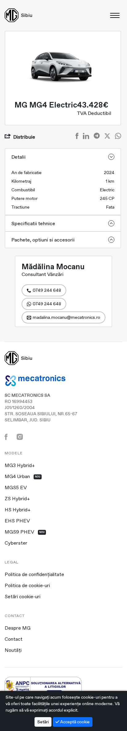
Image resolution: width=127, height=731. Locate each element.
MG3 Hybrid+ (20, 465)
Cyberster (16, 543)
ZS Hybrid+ (17, 499)
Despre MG (18, 628)
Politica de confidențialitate (34, 574)
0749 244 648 (47, 290)
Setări (43, 722)
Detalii (18, 157)
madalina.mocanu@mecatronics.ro (66, 317)
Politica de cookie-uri (27, 585)
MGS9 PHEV (25, 532)
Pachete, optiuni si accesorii (43, 240)
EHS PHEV (17, 521)
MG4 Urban (22, 476)
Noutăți (13, 650)
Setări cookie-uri (22, 597)
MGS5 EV (16, 487)
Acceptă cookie (74, 722)
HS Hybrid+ (18, 510)
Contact (14, 639)
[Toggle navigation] (115, 15)
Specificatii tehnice (33, 223)
